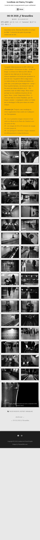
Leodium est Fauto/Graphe (20, 2)
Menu (21, 9)
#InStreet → (20, 417)
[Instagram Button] (21, 435)
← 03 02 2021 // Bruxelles (20, 420)
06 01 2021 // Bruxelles (20, 15)
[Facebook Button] (18, 435)
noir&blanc (29, 411)
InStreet (22, 411)
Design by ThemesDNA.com (20, 444)
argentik (16, 411)
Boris (15, 19)
